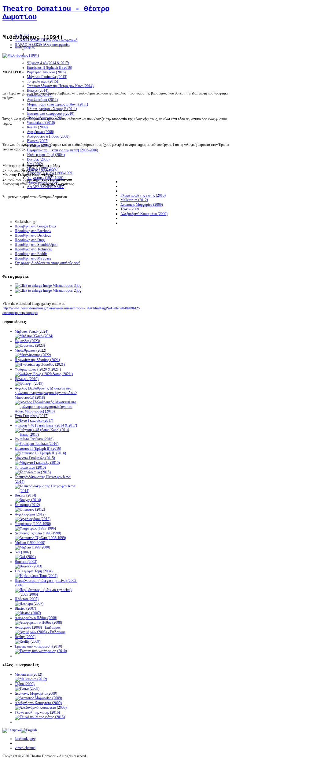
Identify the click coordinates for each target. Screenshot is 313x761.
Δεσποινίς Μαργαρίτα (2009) (36, 693)
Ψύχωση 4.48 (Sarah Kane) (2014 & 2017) (46, 425)
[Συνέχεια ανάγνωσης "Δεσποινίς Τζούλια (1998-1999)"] (40, 538)
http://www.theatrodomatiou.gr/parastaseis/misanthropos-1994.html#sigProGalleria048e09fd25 (71, 308)
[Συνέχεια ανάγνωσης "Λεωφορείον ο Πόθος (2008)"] (38, 622)
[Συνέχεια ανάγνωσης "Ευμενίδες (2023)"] (30, 345)
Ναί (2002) (23, 552)
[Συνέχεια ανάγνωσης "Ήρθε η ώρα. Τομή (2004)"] (36, 576)
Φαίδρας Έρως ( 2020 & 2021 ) (38, 369)
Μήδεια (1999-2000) (30, 543)
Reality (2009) (25, 637)
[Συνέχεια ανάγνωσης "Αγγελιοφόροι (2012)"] (32, 519)
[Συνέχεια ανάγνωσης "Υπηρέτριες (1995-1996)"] (35, 528)
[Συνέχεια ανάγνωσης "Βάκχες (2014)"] (28, 500)
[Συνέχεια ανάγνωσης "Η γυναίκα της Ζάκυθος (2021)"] (40, 364)
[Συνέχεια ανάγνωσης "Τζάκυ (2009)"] (27, 688)
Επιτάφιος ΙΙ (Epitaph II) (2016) (38, 448)
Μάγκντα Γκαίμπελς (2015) (35, 458)
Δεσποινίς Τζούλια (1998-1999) (38, 533)
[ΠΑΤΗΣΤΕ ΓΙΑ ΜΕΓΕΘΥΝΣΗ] (20, 55)
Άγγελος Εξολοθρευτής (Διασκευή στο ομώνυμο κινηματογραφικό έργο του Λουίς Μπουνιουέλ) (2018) (46, 393)
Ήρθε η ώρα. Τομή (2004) (34, 571)
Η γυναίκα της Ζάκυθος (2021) (37, 360)
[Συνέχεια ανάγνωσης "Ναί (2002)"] (25, 557)
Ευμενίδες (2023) (27, 341)
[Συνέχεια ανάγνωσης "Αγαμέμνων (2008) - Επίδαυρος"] (40, 632)
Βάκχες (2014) (25, 495)
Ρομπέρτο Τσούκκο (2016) (34, 439)
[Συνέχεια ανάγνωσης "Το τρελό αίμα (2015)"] (33, 472)
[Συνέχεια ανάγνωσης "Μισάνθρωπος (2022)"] (33, 355)
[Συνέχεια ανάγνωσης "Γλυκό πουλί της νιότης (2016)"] (40, 717)
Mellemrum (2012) (28, 674)
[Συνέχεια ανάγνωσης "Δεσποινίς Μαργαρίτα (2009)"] (38, 698)
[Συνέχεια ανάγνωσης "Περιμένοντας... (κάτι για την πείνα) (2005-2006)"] (47, 594)
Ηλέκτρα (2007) (27, 599)
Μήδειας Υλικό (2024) (31, 331)
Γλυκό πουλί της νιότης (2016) (37, 712)
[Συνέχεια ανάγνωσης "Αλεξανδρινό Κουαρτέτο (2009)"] (41, 707)
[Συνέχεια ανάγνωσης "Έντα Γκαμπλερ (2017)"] (34, 420)
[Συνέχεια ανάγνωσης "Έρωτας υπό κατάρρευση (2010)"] (41, 651)
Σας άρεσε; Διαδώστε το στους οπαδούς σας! (47, 263)
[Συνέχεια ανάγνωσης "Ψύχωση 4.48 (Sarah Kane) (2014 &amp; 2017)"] (47, 434)
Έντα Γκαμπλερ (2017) (31, 416)
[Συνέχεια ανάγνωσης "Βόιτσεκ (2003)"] (28, 566)
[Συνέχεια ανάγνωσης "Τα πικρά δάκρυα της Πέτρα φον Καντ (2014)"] (47, 491)
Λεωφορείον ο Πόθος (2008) (36, 618)
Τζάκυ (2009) (25, 684)
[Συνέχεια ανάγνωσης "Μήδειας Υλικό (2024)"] (34, 336)
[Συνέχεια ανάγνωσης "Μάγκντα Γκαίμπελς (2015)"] (37, 462)
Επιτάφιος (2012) (27, 505)
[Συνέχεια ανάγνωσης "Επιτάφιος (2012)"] (30, 509)
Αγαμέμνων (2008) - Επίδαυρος (38, 627)
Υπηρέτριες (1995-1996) (33, 524)
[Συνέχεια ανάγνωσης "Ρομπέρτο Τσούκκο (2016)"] (36, 443)
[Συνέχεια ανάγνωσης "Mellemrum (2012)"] (31, 679)
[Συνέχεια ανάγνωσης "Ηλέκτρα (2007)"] (29, 603)
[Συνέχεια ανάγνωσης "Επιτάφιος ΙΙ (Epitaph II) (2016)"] (40, 453)
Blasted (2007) (25, 608)
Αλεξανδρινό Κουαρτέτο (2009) (38, 703)
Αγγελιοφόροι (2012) (30, 514)
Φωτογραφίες (25, 47)
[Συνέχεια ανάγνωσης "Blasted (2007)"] (28, 613)
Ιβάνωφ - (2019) (27, 379)
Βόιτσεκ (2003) (26, 562)
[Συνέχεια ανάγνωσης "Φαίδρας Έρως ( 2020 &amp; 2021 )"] (44, 374)
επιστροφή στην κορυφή (20, 313)
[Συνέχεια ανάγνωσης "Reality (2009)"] (27, 641)
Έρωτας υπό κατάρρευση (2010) (38, 646)
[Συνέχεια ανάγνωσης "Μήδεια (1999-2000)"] (32, 547)
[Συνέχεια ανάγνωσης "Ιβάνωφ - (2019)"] (29, 383)
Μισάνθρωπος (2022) (30, 350)
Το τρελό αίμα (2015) (30, 467)
